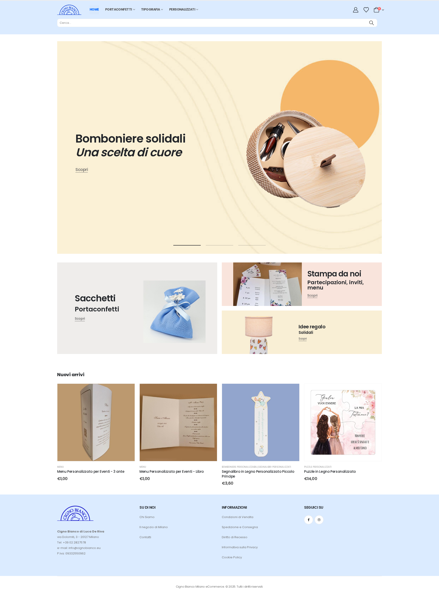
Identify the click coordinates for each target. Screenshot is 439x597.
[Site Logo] (69, 10)
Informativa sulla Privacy (240, 547)
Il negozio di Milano (153, 527)
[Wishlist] (366, 10)
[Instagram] (319, 519)
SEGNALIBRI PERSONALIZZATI (274, 467)
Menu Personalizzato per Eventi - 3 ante (90, 471)
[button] (187, 245)
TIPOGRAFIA (150, 9)
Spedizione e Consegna (240, 527)
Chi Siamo (147, 517)
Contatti (145, 537)
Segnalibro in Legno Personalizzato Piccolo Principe (258, 473)
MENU (60, 467)
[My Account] (356, 10)
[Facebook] (308, 519)
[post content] (96, 422)
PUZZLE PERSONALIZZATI (318, 467)
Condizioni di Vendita (237, 517)
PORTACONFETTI (118, 9)
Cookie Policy (232, 557)
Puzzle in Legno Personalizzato (330, 471)
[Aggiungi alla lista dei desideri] (127, 390)
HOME (94, 9)
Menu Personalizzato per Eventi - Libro (171, 471)
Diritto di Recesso (234, 537)
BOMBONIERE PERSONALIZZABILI (240, 467)
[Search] (371, 23)
